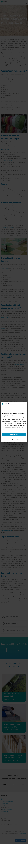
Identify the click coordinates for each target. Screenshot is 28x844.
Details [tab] (14, 408)
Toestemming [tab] (5, 408)
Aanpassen (13, 439)
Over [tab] (23, 408)
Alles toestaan (14, 434)
